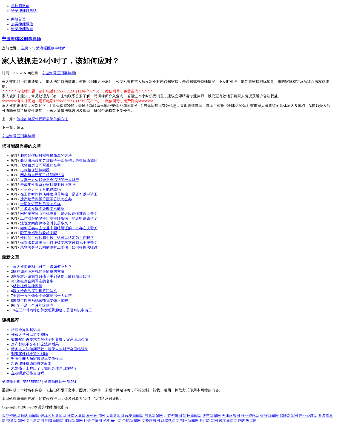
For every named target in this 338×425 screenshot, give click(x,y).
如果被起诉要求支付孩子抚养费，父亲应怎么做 (49, 339)
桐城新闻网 (54, 420)
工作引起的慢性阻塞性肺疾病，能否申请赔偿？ (58, 218)
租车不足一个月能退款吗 (40, 189)
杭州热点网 (95, 416)
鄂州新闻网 (189, 420)
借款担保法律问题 (35, 170)
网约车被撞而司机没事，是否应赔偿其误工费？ (58, 213)
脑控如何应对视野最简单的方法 (42, 119)
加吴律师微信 (22, 24)
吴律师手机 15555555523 (21, 382)
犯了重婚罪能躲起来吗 (38, 233)
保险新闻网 (289, 416)
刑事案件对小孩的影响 (29, 354)
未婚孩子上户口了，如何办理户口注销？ (44, 368)
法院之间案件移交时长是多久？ (46, 223)
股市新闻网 (211, 416)
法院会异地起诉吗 (25, 330)
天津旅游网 (231, 416)
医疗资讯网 (11, 416)
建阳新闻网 (73, 420)
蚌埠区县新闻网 (53, 416)
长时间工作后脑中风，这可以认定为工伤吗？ (57, 238)
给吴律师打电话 (24, 11)
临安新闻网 (134, 416)
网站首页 (18, 19)
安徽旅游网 (151, 420)
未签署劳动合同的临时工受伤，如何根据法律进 (58, 247)
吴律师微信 (20, 6)
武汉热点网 (170, 420)
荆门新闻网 (209, 420)
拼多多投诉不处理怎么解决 (42, 209)
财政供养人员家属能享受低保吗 (37, 359)
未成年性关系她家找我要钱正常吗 (47, 185)
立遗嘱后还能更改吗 (27, 373)
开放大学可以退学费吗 (29, 334)
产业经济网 (308, 416)
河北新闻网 (153, 416)
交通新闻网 (15, 420)
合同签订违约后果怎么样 (40, 204)
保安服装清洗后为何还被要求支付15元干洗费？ (58, 242)
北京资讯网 (173, 416)
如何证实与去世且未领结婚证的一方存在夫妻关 (58, 228)
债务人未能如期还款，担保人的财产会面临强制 (49, 349)
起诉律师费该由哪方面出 (31, 363)
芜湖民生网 (112, 420)
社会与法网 (93, 420)
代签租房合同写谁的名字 (40, 165)
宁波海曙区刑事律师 (21, 38)
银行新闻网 (269, 416)
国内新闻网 (30, 416)
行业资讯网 (250, 416)
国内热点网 (247, 420)
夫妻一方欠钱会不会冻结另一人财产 (49, 180)
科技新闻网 (192, 416)
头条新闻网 (115, 416)
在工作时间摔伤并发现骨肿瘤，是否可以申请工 (58, 194)
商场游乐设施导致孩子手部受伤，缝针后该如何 (58, 160)
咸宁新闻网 (228, 420)
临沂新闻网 (35, 420)
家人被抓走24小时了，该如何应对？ (42, 267)
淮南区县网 (76, 416)
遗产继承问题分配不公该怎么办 (46, 199)
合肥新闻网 (131, 420)
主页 (25, 48)
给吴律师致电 (22, 29)
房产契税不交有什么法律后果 (35, 344)
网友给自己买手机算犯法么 (42, 175)
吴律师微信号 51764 (60, 382)
